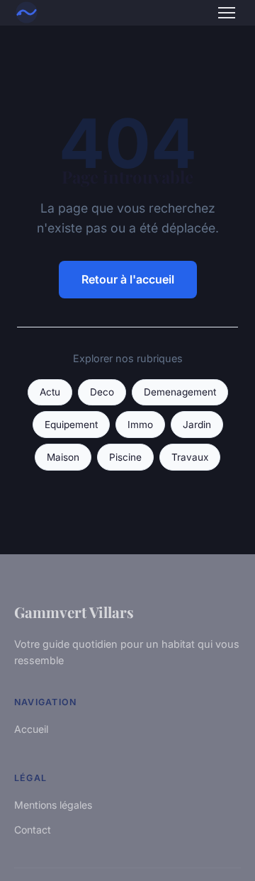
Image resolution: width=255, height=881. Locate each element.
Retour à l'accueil (127, 279)
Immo (140, 424)
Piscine (125, 457)
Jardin (197, 424)
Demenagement (180, 392)
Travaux (189, 457)
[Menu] (226, 12)
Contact (32, 830)
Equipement (71, 424)
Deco (102, 392)
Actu (50, 392)
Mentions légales (53, 805)
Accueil (31, 729)
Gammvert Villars (74, 612)
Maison (63, 457)
